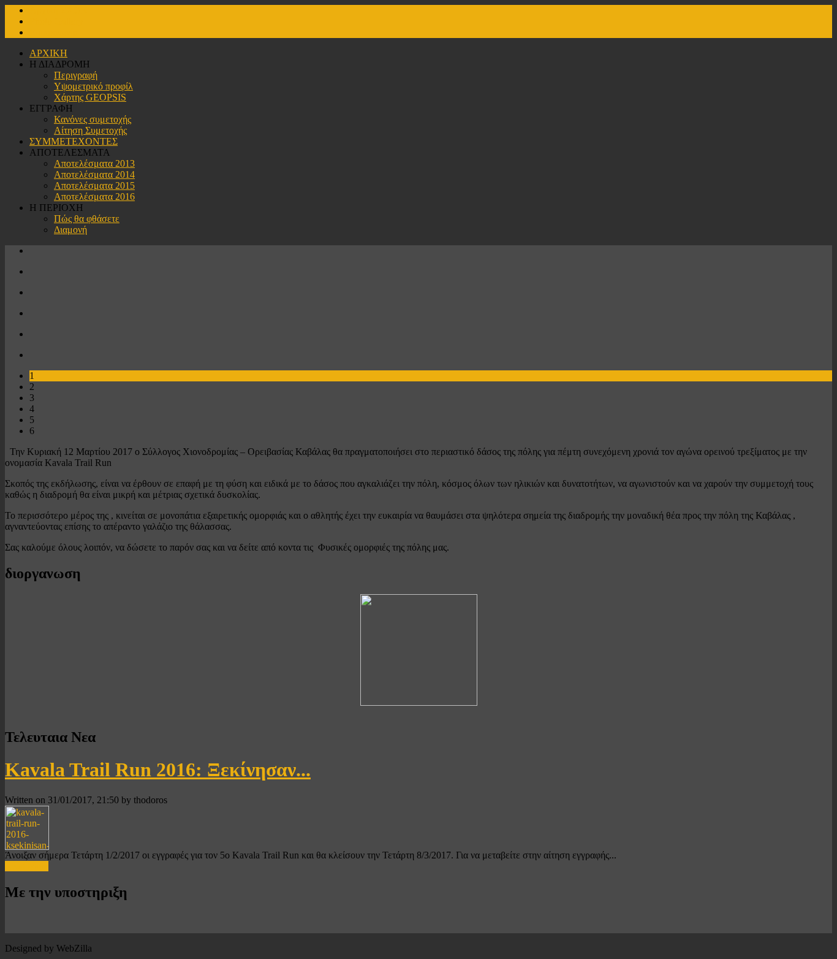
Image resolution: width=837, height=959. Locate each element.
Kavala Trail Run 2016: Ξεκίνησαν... (158, 769)
